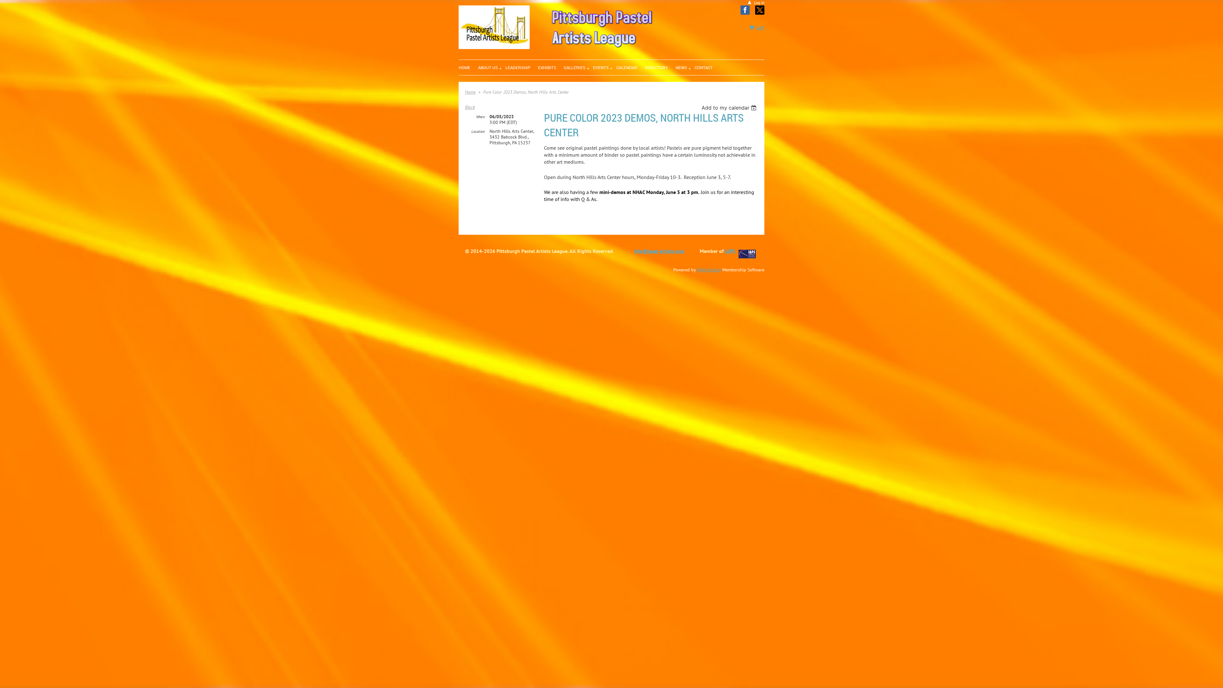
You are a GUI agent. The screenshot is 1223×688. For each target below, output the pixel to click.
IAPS (730, 251)
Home (470, 92)
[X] (759, 10)
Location (478, 131)
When (480, 116)
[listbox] (730, 107)
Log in (759, 2)
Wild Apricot (709, 270)
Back (470, 107)
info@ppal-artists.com (659, 251)
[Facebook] (745, 10)
